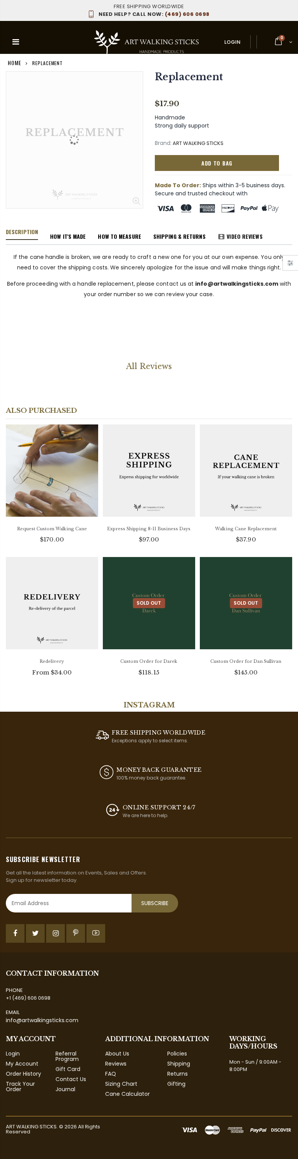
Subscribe (154, 903)
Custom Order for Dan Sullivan (245, 661)
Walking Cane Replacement (246, 528)
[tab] (22, 232)
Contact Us (70, 1079)
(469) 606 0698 (154, 14)
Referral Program (67, 1056)
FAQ (110, 1074)
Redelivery (52, 661)
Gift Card (67, 1069)
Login (232, 42)
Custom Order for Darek (148, 661)
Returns (177, 1074)
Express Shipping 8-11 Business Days (149, 528)
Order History (23, 1074)
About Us (117, 1053)
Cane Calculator (127, 1094)
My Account (22, 1064)
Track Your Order (20, 1086)
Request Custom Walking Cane (52, 528)
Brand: (163, 143)
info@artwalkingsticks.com (42, 1020)
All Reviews (149, 366)
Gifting (176, 1084)
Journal (65, 1089)
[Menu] (15, 41)
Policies (177, 1053)
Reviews (115, 1064)
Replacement (189, 77)
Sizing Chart (121, 1084)
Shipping (178, 1064)
